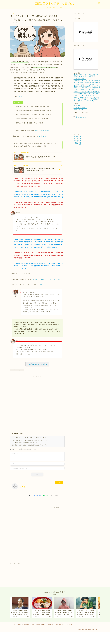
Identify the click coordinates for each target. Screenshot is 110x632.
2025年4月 (77, 140)
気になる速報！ (78, 109)
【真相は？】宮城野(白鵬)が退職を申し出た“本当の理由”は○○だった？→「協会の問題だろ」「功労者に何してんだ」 (87, 93)
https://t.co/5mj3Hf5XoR (51, 279)
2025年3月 (77, 142)
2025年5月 (77, 138)
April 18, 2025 (43, 136)
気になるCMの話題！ (80, 108)
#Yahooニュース (37, 279)
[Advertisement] (24, 403)
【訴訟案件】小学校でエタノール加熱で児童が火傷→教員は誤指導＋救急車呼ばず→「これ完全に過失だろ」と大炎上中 (87, 82)
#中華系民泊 (20, 370)
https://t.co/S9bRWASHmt (43, 131)
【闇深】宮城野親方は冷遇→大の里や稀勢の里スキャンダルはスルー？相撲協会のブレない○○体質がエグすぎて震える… (87, 88)
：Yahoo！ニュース (22, 96)
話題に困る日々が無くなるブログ (55, 3)
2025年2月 (77, 144)
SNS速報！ (14, 13)
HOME (11, 624)
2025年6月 (77, 136)
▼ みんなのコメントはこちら (37, 364)
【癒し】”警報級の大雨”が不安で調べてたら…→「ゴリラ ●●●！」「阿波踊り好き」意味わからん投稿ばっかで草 (87, 99)
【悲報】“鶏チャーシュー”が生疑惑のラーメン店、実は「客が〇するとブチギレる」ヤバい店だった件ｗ (87, 77)
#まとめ (13, 370)
